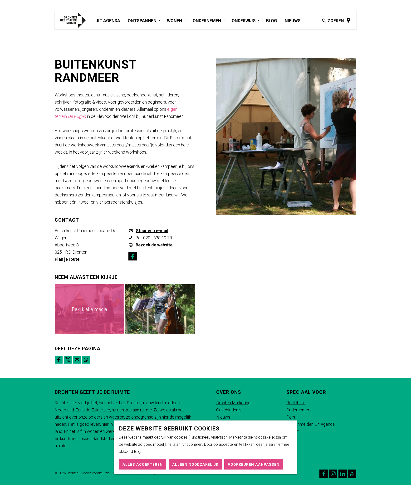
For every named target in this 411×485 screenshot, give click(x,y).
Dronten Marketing (233, 402)
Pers (290, 417)
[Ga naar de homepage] (75, 20)
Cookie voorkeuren (95, 473)
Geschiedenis (228, 409)
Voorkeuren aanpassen (253, 464)
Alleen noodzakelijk (195, 464)
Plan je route (67, 259)
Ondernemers (299, 409)
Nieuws (223, 417)
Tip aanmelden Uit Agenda (310, 424)
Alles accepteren (142, 464)
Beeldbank (296, 402)
